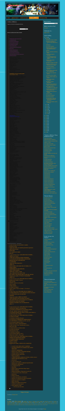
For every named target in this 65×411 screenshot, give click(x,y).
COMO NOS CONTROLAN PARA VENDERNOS (19, 257)
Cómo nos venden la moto (48, 289)
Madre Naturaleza (15, 381)
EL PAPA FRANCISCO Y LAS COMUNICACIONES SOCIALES (22, 292)
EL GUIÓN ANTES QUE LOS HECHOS (18, 294)
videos (51, 401)
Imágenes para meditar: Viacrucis (16, 280)
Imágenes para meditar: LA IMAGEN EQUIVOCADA (22, 362)
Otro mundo (18, 401)
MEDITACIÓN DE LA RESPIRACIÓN (17, 260)
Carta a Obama (46, 222)
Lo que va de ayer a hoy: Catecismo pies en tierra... (20, 325)
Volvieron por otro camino (48, 273)
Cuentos (55, 401)
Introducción (14, 360)
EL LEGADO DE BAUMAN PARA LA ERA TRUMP (20, 259)
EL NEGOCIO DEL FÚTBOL (15, 313)
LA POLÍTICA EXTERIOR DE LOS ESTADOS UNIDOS (21, 309)
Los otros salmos (48, 403)
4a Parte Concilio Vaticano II (48, 178)
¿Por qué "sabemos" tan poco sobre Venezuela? (19, 311)
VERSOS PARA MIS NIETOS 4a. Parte (19, 358)
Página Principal (25, 392)
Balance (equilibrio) (16, 355)
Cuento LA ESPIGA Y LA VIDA (14, 74)
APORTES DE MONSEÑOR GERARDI (17, 337)
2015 (46, 130)
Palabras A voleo (54, 403)
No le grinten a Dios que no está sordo (50, 270)
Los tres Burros (46, 262)
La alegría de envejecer (14, 287)
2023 (46, 118)
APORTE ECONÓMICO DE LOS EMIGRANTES (19, 302)
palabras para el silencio (11, 403)
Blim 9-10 (11, 253)
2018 (46, 126)
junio (47, 106)
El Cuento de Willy (43, 17)
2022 (46, 120)
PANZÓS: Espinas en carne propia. (16, 282)
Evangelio (13, 402)
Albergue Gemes (22, 403)
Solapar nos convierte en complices (18, 379)
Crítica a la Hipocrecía (48, 292)
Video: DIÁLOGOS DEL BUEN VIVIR (17, 273)
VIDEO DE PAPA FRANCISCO (16, 263)
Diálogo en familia (13, 342)
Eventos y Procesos (15, 375)
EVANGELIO (48, 44)
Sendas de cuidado (47, 226)
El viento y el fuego (47, 250)
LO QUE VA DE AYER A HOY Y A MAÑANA (21, 346)
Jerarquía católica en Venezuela (18, 353)
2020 (46, 123)
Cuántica (44, 402)
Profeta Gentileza (13, 285)
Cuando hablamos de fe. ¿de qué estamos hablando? (49, 190)
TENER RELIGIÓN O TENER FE (49, 139)
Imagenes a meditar (31, 401)
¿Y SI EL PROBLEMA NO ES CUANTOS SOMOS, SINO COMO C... (51, 57)
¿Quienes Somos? (15, 17)
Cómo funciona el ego (14, 330)
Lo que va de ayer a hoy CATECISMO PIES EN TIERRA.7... (22, 278)
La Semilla (46, 240)
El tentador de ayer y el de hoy (49, 242)
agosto (47, 38)
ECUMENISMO (13, 261)
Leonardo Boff (18, 402)
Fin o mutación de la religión (15, 252)
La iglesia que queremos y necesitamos (19, 376)
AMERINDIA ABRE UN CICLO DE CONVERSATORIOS (51, 48)
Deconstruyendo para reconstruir (49, 191)
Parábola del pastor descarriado (18, 354)
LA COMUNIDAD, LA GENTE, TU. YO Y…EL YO (20, 320)
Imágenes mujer (49, 402)
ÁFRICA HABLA (13, 267)
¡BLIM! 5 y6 (12, 277)
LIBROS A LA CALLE (14, 256)
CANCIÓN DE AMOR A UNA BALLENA (18, 308)
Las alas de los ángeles (48, 257)
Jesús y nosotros (13, 284)
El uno (45, 246)
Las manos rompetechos (48, 272)
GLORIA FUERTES (14, 340)
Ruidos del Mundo (15, 369)
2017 (46, 127)
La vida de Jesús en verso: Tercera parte (19, 372)
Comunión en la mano (47, 160)
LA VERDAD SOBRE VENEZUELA (17, 339)
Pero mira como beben (48, 200)
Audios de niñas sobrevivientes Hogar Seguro (20, 368)
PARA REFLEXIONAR (50, 96)
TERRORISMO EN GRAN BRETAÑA (17, 268)
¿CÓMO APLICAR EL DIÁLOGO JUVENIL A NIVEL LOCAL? (24, 357)
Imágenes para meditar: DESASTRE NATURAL (21, 351)
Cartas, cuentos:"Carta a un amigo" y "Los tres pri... (20, 288)
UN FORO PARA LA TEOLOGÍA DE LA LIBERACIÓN (51, 71)
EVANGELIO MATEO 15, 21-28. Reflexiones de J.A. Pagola (51, 64)
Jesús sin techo (12, 281)
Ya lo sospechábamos (48, 225)
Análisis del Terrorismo (48, 230)
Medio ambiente (25, 402)
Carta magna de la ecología (48, 143)
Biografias (25, 401)
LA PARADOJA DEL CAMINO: (51, 75)
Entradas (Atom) (15, 394)
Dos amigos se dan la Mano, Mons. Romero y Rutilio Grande (50, 164)
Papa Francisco (36, 402)
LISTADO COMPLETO (48, 239)
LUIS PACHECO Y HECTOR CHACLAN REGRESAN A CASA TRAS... (51, 99)
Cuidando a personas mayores (18, 383)
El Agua (45, 269)
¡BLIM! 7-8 (12, 264)
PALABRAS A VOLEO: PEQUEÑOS (50, 82)
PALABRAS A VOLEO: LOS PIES (51, 62)
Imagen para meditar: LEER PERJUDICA (18, 323)
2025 (46, 115)
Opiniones (30, 402)
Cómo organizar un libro (16, 385)
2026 (46, 37)
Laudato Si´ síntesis (47, 142)
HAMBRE (47, 50)
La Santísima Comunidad (15, 332)
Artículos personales (24, 17)
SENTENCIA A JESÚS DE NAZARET (17, 301)
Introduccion (14, 374)
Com (41, 402)
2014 (46, 132)
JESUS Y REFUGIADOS (14, 270)
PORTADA (12, 295)
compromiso (46, 401)
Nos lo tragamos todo (47, 290)
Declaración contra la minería (49, 219)
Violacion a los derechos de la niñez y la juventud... (22, 378)
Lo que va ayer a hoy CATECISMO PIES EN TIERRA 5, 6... (21, 291)
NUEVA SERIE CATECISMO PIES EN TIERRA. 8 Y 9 (20, 266)
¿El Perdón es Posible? (48, 150)
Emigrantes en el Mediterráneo (49, 213)
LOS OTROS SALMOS (50, 46)
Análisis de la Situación (48, 223)
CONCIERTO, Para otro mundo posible (17, 73)
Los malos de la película (14, 329)
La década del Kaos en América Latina (17, 327)
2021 (46, 121)
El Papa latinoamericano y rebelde (49, 145)
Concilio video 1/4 (47, 177)
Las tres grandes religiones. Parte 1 (16, 333)
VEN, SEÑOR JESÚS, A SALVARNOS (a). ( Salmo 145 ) (51, 87)
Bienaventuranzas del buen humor (50, 147)
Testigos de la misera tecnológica (49, 203)
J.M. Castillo (43, 403)
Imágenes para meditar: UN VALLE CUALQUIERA (20, 275)
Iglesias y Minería (47, 146)
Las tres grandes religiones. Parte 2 (16, 322)
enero (47, 113)
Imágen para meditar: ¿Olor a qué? (17, 334)
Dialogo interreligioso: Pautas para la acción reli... (22, 371)
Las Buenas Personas (48, 149)
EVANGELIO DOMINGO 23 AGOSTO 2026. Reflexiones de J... (51, 42)
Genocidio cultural (47, 199)
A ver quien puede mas (48, 268)
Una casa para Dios (47, 247)
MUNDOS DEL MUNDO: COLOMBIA (50, 80)
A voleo (9, 401)
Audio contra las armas (14, 249)
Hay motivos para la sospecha (49, 227)
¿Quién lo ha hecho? (47, 204)
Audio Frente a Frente (29, 403)
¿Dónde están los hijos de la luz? (49, 251)
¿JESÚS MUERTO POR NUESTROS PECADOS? (20, 298)
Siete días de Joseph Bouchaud (49, 184)
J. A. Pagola (38, 403)
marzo (47, 110)
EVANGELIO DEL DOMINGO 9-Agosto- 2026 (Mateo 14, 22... (51, 84)
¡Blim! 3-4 (12, 289)
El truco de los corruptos (48, 281)
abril (47, 109)
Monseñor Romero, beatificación (49, 170)
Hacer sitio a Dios (13, 326)
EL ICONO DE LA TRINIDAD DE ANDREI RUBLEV (20, 319)
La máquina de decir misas (48, 244)
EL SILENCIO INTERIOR (50, 95)
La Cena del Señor (47, 151)
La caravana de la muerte (48, 265)
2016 (46, 129)
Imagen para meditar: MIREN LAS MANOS (18, 297)
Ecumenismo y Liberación (48, 185)
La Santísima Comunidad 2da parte (17, 318)
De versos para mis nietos (19, 386)
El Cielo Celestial (47, 253)
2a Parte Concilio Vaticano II (48, 181)
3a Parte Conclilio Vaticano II (49, 180)
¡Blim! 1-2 (12, 304)
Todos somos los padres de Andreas (50, 214)
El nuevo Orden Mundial (48, 211)
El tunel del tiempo (47, 261)
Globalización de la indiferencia (49, 155)
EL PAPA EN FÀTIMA (14, 316)
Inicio (9, 17)
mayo (47, 107)
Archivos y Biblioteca (34, 17)
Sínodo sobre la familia (48, 138)
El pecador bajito (47, 258)
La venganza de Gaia (16, 365)
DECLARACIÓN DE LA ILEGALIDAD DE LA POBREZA (21, 299)
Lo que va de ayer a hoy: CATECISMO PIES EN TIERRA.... (21, 254)
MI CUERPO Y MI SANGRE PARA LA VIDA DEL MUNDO (21, 274)
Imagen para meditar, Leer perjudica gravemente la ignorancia (21, 247)
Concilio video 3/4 (47, 174)
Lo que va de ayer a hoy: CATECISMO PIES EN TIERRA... (21, 306)
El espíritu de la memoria (48, 197)
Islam (34, 403)
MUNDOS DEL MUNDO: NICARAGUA (50, 60)
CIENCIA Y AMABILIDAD (17, 350)
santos (18, 403)
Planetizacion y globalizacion (17, 364)
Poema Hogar (12, 250)
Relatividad (14, 367)
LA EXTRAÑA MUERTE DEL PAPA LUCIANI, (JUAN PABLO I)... (23, 312)
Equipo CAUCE (46, 32)
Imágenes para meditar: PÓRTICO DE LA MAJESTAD (20, 343)
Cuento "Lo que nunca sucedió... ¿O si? (50, 229)
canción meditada (40, 401)
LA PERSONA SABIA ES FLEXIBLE (50, 55)
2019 (46, 124)
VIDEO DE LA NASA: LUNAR (16, 271)
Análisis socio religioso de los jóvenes (19, 382)
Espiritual (8, 402)
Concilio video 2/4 (47, 176)
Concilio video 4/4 (47, 173)
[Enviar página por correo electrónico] (10, 388)
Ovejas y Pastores (47, 254)
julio (47, 104)
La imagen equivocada (48, 159)
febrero (47, 112)
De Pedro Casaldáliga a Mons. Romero (50, 165)
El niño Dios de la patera (48, 233)
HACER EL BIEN (49, 93)
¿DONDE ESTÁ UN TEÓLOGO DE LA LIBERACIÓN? (51, 89)
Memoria (55, 402)
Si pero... (45, 266)
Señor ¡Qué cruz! (47, 255)
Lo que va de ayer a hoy (16, 361)
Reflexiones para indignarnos (49, 201)
